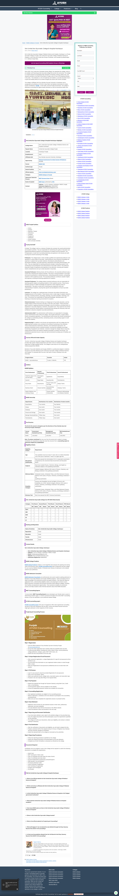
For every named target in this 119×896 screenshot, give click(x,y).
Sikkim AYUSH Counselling (84, 159)
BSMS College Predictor (84, 215)
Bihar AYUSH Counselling (84, 109)
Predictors (67, 8)
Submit (81, 92)
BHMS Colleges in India (83, 199)
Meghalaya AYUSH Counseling (85, 116)
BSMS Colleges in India (83, 203)
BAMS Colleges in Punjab (32, 42)
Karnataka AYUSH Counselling (85, 143)
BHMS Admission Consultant (56, 874)
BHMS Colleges (76, 874)
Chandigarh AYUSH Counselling (86, 177)
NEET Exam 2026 (53, 880)
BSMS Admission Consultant (56, 878)
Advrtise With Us (53, 884)
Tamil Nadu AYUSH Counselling (85, 151)
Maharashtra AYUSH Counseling (86, 112)
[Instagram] (27, 855)
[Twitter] (31, 855)
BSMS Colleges (76, 878)
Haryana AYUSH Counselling (85, 135)
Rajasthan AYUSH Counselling (85, 107)
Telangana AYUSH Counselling (85, 169)
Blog (76, 8)
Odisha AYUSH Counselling (84, 161)
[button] (80, 8)
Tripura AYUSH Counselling (84, 173)
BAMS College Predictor (31, 564)
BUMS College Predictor (84, 217)
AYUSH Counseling (44, 8)
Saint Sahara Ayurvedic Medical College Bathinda (36, 862)
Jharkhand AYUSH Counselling (85, 157)
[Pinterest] (33, 855)
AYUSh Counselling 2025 (45, 566)
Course (79, 76)
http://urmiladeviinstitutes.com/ (47, 172)
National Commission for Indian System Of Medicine (52, 159)
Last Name (79, 55)
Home (23, 42)
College (56, 8)
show (33, 134)
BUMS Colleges (76, 876)
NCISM (37, 85)
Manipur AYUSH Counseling (85, 129)
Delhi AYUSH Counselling (84, 187)
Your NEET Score (81, 71)
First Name (79, 50)
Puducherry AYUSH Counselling (85, 189)
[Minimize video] (18, 879)
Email (78, 60)
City (78, 81)
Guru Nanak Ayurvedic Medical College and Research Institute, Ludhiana (41, 860)
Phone (78, 65)
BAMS (40, 164)
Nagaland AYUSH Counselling (85, 175)
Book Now (47, 220)
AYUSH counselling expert (32, 604)
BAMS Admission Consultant (56, 871)
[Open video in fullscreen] (10, 884)
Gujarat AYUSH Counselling (84, 149)
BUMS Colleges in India (83, 201)
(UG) (43, 164)
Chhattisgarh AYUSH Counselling (86, 137)
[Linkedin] (29, 855)
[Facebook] (26, 855)
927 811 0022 (79, 894)
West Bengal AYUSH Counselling (86, 171)
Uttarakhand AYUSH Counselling (86, 105)
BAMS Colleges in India (83, 197)
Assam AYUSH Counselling (84, 127)
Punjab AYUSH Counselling (84, 163)
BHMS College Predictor (84, 213)
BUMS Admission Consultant (56, 876)
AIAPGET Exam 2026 (54, 882)
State (78, 86)
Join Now (66, 68)
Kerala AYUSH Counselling (84, 114)
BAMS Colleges (76, 871)
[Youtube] (34, 855)
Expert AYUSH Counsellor (118, 451)
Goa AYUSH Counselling (84, 118)
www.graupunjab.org (34, 647)
